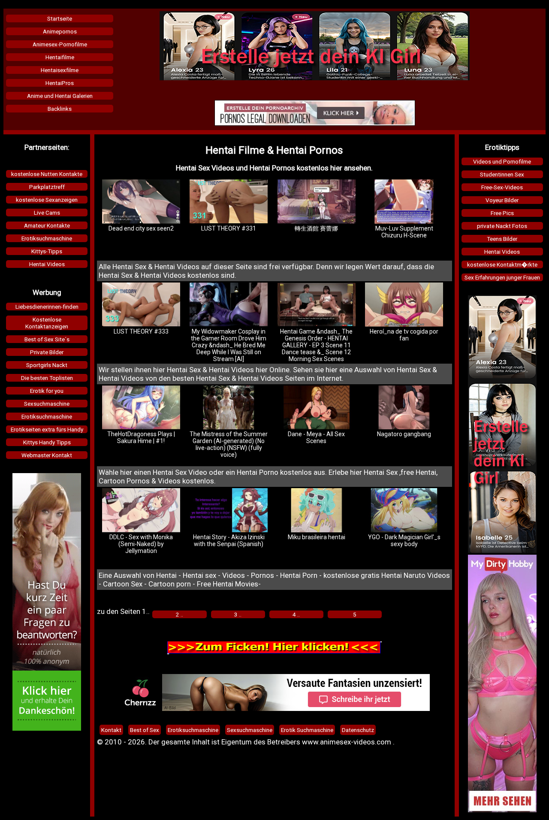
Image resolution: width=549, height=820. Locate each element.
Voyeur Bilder (502, 200)
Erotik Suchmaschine (307, 729)
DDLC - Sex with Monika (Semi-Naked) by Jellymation (141, 544)
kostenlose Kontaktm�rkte (502, 264)
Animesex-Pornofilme (60, 44)
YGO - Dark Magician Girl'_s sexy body (404, 540)
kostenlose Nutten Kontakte (46, 173)
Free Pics (502, 213)
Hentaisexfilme (59, 70)
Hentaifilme (59, 57)
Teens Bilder (502, 238)
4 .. (296, 614)
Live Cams (47, 212)
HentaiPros (59, 82)
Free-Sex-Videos (502, 187)
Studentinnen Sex (502, 174)
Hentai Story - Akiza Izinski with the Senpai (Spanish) (229, 540)
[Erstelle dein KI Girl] (315, 78)
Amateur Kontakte (47, 225)
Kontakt (111, 729)
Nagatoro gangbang (404, 434)
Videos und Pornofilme (502, 161)
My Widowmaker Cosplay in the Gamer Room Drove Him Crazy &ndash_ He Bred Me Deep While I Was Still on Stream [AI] (228, 345)
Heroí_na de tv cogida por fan (404, 335)
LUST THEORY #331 (228, 228)
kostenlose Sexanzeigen (47, 199)
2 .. (179, 614)
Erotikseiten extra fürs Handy (47, 429)
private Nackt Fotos (502, 225)
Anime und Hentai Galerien (60, 95)
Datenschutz (358, 729)
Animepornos (60, 31)
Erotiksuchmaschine (46, 238)
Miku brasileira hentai (316, 537)
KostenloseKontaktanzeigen (46, 323)
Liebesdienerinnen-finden (46, 306)
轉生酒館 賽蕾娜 (316, 228)
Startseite (59, 18)
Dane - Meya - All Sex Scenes (316, 437)
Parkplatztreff (47, 186)
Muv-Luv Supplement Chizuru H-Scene (404, 232)
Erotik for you (46, 390)
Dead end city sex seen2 (141, 228)
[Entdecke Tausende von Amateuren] (502, 810)
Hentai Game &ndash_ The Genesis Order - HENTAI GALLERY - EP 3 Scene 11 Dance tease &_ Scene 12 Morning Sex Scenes (316, 345)
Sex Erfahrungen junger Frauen (502, 277)
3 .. (237, 614)
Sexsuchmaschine (46, 403)
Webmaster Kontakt (46, 455)
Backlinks (60, 108)
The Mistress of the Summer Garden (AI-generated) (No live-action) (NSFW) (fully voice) (229, 444)
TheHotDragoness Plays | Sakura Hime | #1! (141, 437)
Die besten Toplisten (47, 377)
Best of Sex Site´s (46, 339)
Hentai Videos (47, 264)
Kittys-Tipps (46, 251)
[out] (315, 124)
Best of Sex (144, 729)
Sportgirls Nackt (46, 364)
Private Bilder (46, 352)
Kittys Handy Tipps (47, 442)
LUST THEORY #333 (141, 331)
